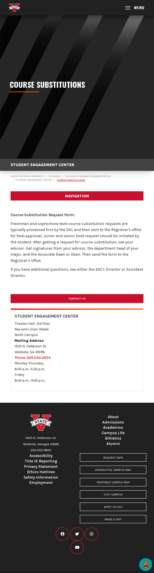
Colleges (54, 176)
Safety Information (41, 477)
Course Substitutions (71, 180)
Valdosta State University (27, 176)
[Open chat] (145, 564)
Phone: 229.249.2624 (33, 358)
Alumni (113, 444)
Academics (113, 427)
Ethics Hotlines (41, 472)
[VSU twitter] (77, 534)
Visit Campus (113, 494)
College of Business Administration (88, 176)
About (113, 417)
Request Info (113, 457)
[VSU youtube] (77, 547)
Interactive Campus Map (113, 470)
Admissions (113, 422)
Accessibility (41, 456)
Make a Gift (113, 519)
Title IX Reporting (41, 461)
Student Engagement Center (42, 164)
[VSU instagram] (91, 534)
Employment (41, 482)
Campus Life (113, 433)
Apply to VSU (113, 507)
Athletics (113, 438)
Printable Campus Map (113, 482)
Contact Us (77, 298)
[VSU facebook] (62, 534)
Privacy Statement (41, 466)
